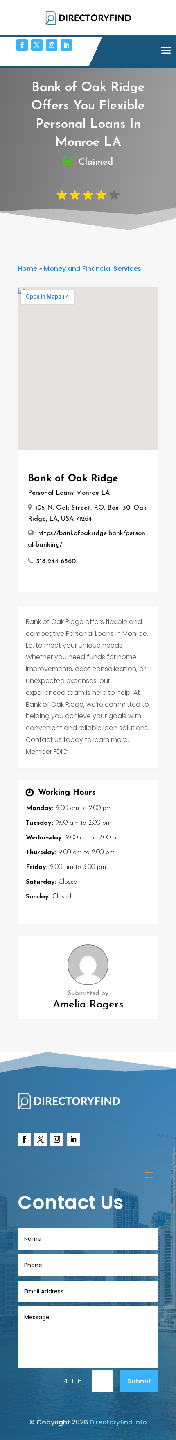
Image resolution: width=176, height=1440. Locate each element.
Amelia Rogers (88, 1004)
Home (27, 268)
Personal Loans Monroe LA (69, 493)
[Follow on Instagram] (51, 45)
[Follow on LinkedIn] (66, 45)
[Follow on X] (37, 45)
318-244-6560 (56, 561)
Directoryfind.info (118, 1422)
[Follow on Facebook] (22, 45)
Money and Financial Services (92, 268)
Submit (139, 1381)
